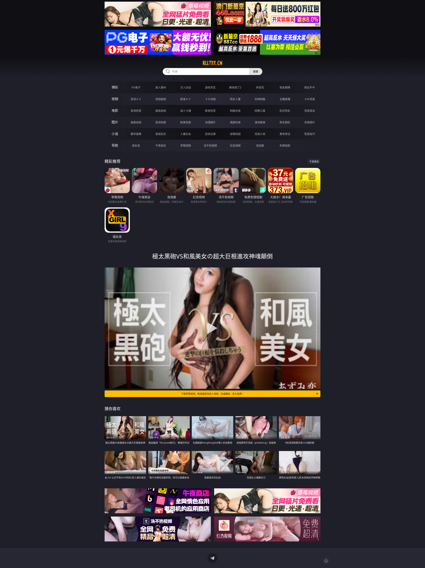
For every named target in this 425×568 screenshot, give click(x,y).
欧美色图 (185, 122)
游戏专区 (210, 87)
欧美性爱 (210, 111)
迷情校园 (235, 134)
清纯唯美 (260, 122)
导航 (115, 145)
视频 (115, 99)
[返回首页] (326, 561)
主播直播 (285, 99)
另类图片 (309, 122)
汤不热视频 (210, 145)
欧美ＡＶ (185, 99)
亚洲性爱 (136, 111)
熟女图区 (285, 122)
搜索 (255, 71)
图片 (115, 122)
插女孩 (136, 145)
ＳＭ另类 (309, 99)
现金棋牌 (285, 87)
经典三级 (260, 111)
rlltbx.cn (212, 63)
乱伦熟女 (285, 111)
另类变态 (309, 111)
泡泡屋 (260, 145)
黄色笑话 (285, 134)
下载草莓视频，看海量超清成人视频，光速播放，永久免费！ (212, 393)
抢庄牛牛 (309, 87)
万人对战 (185, 87)
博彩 (115, 87)
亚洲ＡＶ (136, 99)
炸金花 (260, 87)
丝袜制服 (260, 99)
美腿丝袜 (235, 122)
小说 (115, 134)
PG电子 (135, 87)
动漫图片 (210, 122)
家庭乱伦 (160, 134)
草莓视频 (185, 145)
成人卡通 (185, 111)
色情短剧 (285, 145)
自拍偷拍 (160, 99)
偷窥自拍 (136, 122)
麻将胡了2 (235, 87)
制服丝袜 (235, 111)
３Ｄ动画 (210, 99)
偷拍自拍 (160, 111)
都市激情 (136, 134)
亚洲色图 (160, 122)
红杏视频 (235, 145)
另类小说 (260, 134)
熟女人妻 (235, 99)
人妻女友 (185, 134)
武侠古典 (210, 134)
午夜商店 (160, 145)
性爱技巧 (309, 134)
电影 (115, 110)
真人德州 (160, 87)
